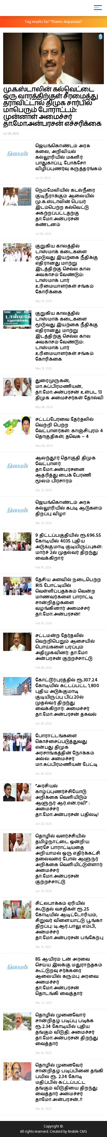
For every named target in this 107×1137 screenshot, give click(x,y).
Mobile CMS (77, 1131)
